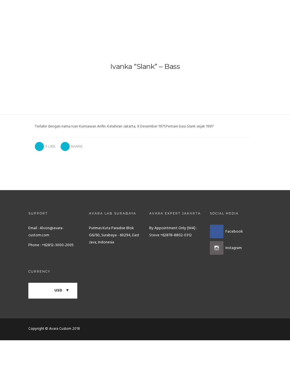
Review (245, 9)
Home (77, 9)
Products (103, 9)
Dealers (272, 9)
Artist (192, 9)
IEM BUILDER (164, 9)
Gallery (133, 9)
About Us (218, 9)
